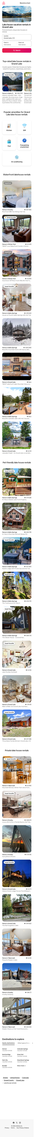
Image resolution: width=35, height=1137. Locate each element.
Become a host (25, 3)
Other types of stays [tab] (24, 1043)
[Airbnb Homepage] (3, 3)
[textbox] (9, 45)
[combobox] (17, 38)
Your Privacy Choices (22, 1128)
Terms (13, 1128)
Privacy (7, 1128)
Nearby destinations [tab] (8, 1043)
